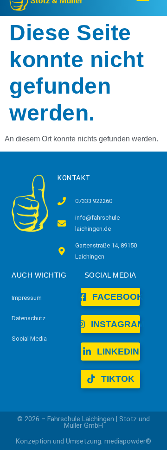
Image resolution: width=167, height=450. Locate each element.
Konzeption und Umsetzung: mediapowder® (83, 441)
